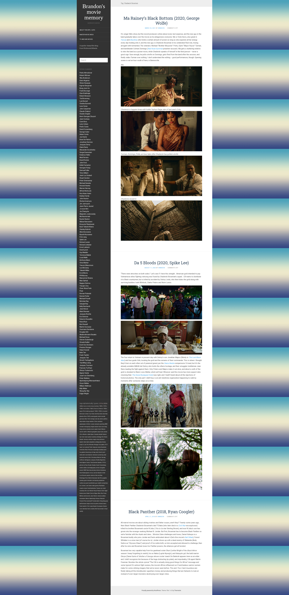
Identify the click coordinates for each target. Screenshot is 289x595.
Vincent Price (83, 501)
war (81, 437)
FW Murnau (84, 275)
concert (81, 470)
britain (87, 414)
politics (105, 419)
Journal (95, 473)
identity (97, 414)
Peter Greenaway (86, 180)
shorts (89, 406)
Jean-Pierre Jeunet (86, 206)
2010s (101, 403)
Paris (86, 478)
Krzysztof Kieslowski (87, 224)
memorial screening (98, 455)
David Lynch (84, 250)
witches (90, 439)
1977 (106, 444)
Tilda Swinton (93, 462)
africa (85, 416)
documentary (95, 406)
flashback (102, 485)
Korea (105, 437)
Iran (100, 444)
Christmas (94, 457)
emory (98, 439)
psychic (88, 475)
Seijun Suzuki (84, 350)
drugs (87, 421)
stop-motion (83, 421)
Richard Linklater (85, 245)
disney (104, 442)
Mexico (103, 429)
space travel (97, 429)
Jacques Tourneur (86, 365)
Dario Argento (85, 80)
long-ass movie (97, 447)
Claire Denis (84, 147)
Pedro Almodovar (86, 73)
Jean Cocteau (85, 119)
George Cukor (84, 132)
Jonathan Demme (86, 142)
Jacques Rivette (85, 314)
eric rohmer (83, 485)
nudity (81, 483)
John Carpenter (85, 109)
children (88, 424)
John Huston (84, 198)
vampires (97, 424)
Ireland (101, 503)
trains (100, 426)
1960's (92, 408)
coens (104, 503)
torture (98, 470)
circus (91, 473)
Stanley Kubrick (85, 229)
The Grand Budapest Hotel (142, 375)
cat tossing (95, 480)
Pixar (81, 291)
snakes (93, 509)
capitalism (101, 480)
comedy (89, 429)
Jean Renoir (84, 309)
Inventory (82, 490)
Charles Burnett (85, 103)
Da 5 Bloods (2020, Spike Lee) (161, 262)
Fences (123, 40)
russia (92, 424)
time (81, 473)
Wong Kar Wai (84, 391)
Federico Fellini (85, 155)
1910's (104, 462)
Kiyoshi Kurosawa (86, 234)
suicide (103, 416)
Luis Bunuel (84, 101)
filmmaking (86, 411)
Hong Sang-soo (104, 501)
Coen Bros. (83, 121)
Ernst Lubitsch (85, 247)
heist (81, 462)
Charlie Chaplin (85, 114)
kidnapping (87, 426)
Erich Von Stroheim (86, 345)
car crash (103, 488)
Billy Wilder (83, 388)
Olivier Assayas (85, 83)
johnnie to (82, 465)
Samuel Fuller (84, 170)
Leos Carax (83, 106)
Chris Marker (84, 263)
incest (85, 488)
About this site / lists (87, 30)
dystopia (101, 449)
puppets (104, 478)
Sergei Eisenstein (86, 152)
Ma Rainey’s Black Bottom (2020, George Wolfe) (161, 20)
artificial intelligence (85, 460)
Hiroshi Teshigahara (87, 360)
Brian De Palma (85, 139)
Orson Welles (84, 383)
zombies (100, 421)
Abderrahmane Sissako (88, 334)
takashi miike (101, 473)
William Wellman (85, 386)
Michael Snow (85, 337)
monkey (82, 480)
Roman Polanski (85, 293)
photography (98, 442)
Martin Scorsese (85, 327)
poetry (103, 444)
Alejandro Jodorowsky (88, 214)
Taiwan (98, 488)
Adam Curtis (84, 134)
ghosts (81, 416)
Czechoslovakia (91, 488)
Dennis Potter (84, 296)
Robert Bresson (85, 96)
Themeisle (177, 590)
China (95, 421)
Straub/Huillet (85, 342)
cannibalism (89, 455)
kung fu (82, 444)
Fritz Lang (83, 237)
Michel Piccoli (93, 490)
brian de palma (94, 503)
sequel (92, 411)
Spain (92, 434)
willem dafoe (83, 467)
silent (99, 416)
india (97, 452)
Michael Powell (85, 298)
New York (87, 419)
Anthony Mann (85, 260)
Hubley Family (84, 196)
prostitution (92, 483)
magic (94, 439)
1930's (100, 411)
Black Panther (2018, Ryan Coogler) (161, 511)
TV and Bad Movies (86, 39)
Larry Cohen (84, 124)
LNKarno (89, 431)
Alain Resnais (84, 311)
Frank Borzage (85, 91)
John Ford (83, 163)
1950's (105, 408)
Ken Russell (84, 324)
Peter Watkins (85, 378)
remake (82, 426)
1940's (96, 411)
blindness (103, 470)
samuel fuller (88, 447)
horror (85, 406)
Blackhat (133, 40)
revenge (92, 419)
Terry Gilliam (84, 173)
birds (100, 414)
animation (87, 408)
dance (96, 426)
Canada (96, 434)
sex (103, 426)
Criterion (100, 408)
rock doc (97, 419)
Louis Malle (83, 257)
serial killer (88, 457)
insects (82, 488)
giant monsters (88, 480)
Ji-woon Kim (84, 209)
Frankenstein (96, 501)
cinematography (91, 467)
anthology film (100, 437)
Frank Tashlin (84, 355)
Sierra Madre (169, 363)
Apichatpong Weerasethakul (90, 381)
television (82, 414)
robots (89, 434)
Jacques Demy (85, 145)
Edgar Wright (84, 393)
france (96, 408)
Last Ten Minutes (89, 444)
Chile (102, 490)
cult (92, 452)
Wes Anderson (85, 78)
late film (100, 478)
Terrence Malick (85, 255)
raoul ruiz (82, 447)
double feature (103, 434)
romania (99, 496)
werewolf (89, 501)
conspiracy (105, 483)
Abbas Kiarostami (86, 222)
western (92, 421)
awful (85, 431)
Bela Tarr (83, 352)
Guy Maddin (84, 252)
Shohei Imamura (85, 201)
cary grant (86, 483)
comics (84, 429)
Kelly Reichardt (85, 306)
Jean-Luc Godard (86, 175)
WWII (106, 424)
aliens (101, 419)
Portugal (96, 444)
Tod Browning (84, 98)
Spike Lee (83, 239)
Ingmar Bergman (86, 86)
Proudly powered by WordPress (151, 590)
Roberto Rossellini (86, 319)
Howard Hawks (85, 186)
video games (95, 485)
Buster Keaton (85, 219)
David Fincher (84, 160)
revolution (82, 449)
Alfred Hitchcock (85, 191)
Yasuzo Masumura (86, 265)
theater (81, 439)
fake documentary (91, 470)
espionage (96, 449)
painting (102, 424)
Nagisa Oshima (85, 283)
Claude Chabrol (85, 111)
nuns (81, 509)
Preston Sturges (85, 347)
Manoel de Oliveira (86, 278)
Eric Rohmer (84, 317)
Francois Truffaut (86, 368)
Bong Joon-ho (85, 88)
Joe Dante (83, 137)
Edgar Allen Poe (98, 493)
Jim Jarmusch (85, 204)
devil (84, 455)
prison (105, 431)
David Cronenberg (86, 129)
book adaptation (90, 442)
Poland (99, 490)
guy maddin (98, 483)
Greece (105, 506)
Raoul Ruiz (83, 322)
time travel (85, 437)
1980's (101, 406)
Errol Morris (84, 273)
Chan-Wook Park (85, 288)
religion (93, 426)
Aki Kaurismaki (85, 216)
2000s (81, 406)
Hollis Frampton (85, 165)
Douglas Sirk (84, 332)
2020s (105, 403)
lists (104, 414)
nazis (92, 429)
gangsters (95, 431)
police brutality (92, 437)
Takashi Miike (84, 270)
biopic (88, 503)
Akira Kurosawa (85, 232)
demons (102, 439)
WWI (85, 470)
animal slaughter (100, 467)
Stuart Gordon (85, 178)
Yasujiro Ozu (84, 286)
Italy (106, 414)
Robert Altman (85, 75)
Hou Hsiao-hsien (85, 193)
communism (87, 496)
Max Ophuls (84, 281)
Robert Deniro (90, 493)
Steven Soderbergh (86, 340)
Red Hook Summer (155, 49)
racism (81, 431)
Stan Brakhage (85, 93)
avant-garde (94, 416)
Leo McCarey (84, 268)
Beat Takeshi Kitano (87, 227)
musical (105, 411)
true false (92, 414)
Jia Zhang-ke (84, 211)
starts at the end (95, 475)
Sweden (100, 462)
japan (81, 411)
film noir (87, 490)
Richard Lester (85, 242)
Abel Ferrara (84, 157)
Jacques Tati (84, 358)
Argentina (102, 460)
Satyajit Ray (84, 304)
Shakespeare (85, 473)
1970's (105, 406)
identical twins (87, 509)
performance (83, 503)
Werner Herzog (85, 188)
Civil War (181, 526)
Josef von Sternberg (87, 376)
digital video (83, 442)
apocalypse (83, 424)
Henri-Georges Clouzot (88, 116)
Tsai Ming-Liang (85, 363)
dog (94, 452)
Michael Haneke (85, 183)
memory (86, 439)
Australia (103, 447)
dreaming (88, 452)
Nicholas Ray (84, 301)
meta (81, 455)
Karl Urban (189, 537)
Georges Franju (85, 168)
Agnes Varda (84, 373)
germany (82, 419)
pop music (101, 431)
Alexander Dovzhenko (87, 150)
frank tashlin (83, 506)
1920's (89, 416)
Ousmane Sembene (87, 329)
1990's (81, 408)
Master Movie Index (87, 34)
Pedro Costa (84, 127)
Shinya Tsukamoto (86, 370)
